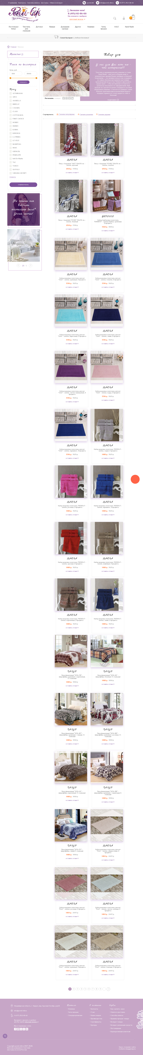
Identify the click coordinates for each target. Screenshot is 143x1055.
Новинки (90, 27)
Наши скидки (96, 1015)
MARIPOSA (16, 144)
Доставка (44, 3)
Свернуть (12, 177)
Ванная (52, 27)
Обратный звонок (76, 19)
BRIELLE (108, 216)
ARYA (14, 97)
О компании (12, 3)
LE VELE (15, 140)
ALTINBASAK (17, 93)
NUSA (14, 148)
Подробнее (112, 100)
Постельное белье (13, 28)
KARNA (72, 159)
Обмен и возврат (56, 3)
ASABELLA (16, 101)
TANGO (72, 671)
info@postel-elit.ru (107, 3)
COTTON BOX (17, 115)
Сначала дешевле (86, 114)
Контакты (22, 3)
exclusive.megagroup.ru (127, 1049)
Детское (39, 27)
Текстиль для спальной (26, 29)
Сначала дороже (104, 114)
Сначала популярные (67, 114)
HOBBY (15, 122)
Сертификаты (96, 1022)
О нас (93, 1012)
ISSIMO (15, 126)
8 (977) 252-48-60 (127, 3)
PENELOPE (16, 155)
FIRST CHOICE (18, 119)
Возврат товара (116, 1022)
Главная (13, 47)
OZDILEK (16, 151)
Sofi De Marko (17, 158)
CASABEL (16, 108)
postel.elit (90, 3)
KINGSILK (16, 133)
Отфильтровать (23, 184)
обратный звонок (31, 1022)
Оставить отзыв (71, 172)
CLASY (15, 111)
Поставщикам (115, 1028)
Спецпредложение (75, 1015)
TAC (14, 162)
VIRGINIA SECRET (19, 173)
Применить (23, 82)
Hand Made (129, 27)
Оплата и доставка (117, 1012)
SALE (116, 27)
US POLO (16, 169)
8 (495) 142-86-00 (77, 13)
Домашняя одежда (65, 28)
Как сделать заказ (117, 1009)
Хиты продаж (104, 28)
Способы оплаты (33, 3)
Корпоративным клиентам (120, 1031)
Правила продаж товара (119, 1018)
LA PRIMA (16, 137)
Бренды (94, 1025)
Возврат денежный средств (121, 1025)
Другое (78, 27)
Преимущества (96, 1018)
